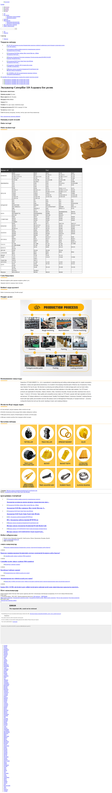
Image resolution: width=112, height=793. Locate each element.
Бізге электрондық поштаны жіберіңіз (10, 116)
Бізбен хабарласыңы (9, 26)
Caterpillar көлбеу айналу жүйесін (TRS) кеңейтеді (17, 561)
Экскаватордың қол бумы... (14, 50)
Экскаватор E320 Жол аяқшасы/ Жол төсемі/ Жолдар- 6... (26, 508)
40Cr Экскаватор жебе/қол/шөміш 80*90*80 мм (22, 520)
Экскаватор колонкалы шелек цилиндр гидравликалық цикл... (28, 502)
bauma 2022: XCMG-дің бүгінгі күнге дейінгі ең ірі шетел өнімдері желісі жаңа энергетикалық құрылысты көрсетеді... (40, 587)
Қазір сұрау (3, 595)
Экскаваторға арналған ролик (20, 597)
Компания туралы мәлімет (13, 16)
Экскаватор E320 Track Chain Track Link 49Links (17, 492)
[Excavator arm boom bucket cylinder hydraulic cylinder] (23, 499)
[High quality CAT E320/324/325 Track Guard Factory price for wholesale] (27, 528)
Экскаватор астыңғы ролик (36, 597)
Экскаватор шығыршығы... (14, 74)
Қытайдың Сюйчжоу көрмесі (10, 570)
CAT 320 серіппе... (11, 46)
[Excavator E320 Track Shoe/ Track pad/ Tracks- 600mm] (23, 505)
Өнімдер (6, 19)
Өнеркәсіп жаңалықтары (13, 23)
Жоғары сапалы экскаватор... (14, 70)
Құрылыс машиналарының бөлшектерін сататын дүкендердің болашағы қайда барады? (30, 553)
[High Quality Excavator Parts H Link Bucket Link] (22, 522)
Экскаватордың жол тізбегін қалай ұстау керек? (17, 578)
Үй (4, 13)
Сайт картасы (36, 596)
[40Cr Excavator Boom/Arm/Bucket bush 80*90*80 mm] (19, 517)
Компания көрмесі (11, 18)
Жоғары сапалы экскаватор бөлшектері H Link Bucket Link (22, 490)
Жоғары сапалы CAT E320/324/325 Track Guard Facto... (25, 531)
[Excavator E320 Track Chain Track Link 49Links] (20, 511)
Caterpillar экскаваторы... (13, 66)
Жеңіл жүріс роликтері (6, 597)
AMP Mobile (44, 596)
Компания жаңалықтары (13, 22)
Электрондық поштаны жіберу (9, 600)
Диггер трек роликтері (62, 597)
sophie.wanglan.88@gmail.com (11, 539)
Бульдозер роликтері (74, 597)
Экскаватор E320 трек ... (13, 54)
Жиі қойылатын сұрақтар (10, 24)
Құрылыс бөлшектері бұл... (14, 58)
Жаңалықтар (7, 20)
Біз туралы (6, 15)
